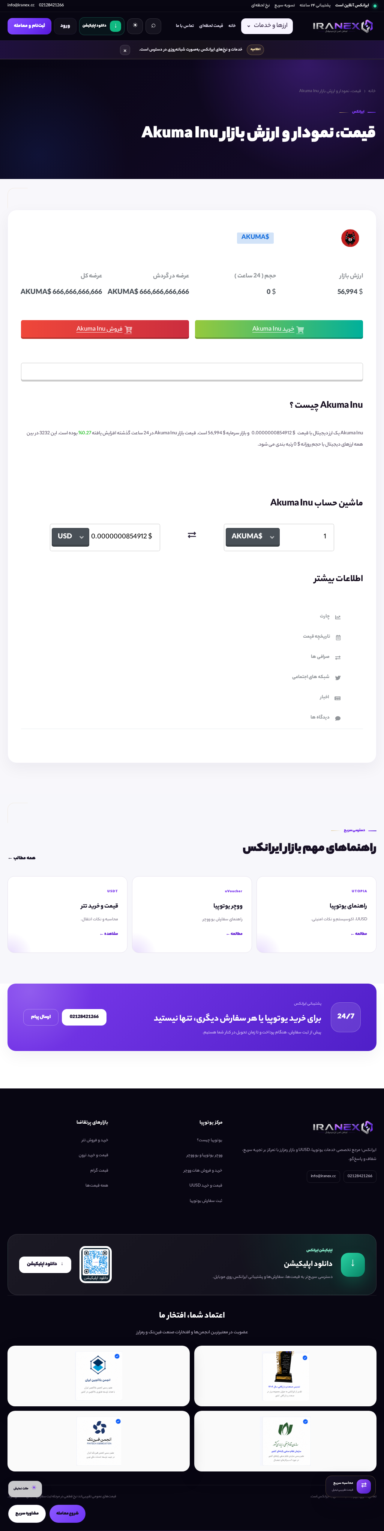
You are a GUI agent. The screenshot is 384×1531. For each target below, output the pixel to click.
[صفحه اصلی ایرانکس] (341, 26)
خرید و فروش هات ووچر (203, 1170)
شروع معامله (67, 1514)
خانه (232, 26)
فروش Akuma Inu (99, 330)
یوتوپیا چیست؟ (209, 1140)
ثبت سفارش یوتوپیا (206, 1201)
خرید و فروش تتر (95, 1140)
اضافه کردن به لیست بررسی (186, 372)
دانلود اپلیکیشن (45, 1264)
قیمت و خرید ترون (93, 1155)
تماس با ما (185, 26)
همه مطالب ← (22, 859)
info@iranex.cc (21, 5)
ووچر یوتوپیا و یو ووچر (204, 1155)
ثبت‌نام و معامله (29, 26)
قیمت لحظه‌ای (211, 26)
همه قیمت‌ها (97, 1185)
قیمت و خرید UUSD (205, 1185)
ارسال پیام (41, 1017)
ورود (65, 26)
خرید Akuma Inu (273, 330)
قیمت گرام (99, 1170)
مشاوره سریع (27, 1514)
